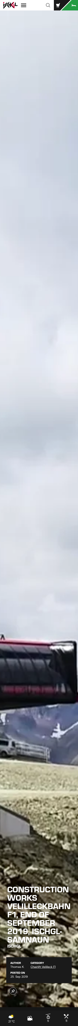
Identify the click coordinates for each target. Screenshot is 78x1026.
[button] (48, 5)
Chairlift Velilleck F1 (43, 967)
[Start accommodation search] (69, 5)
